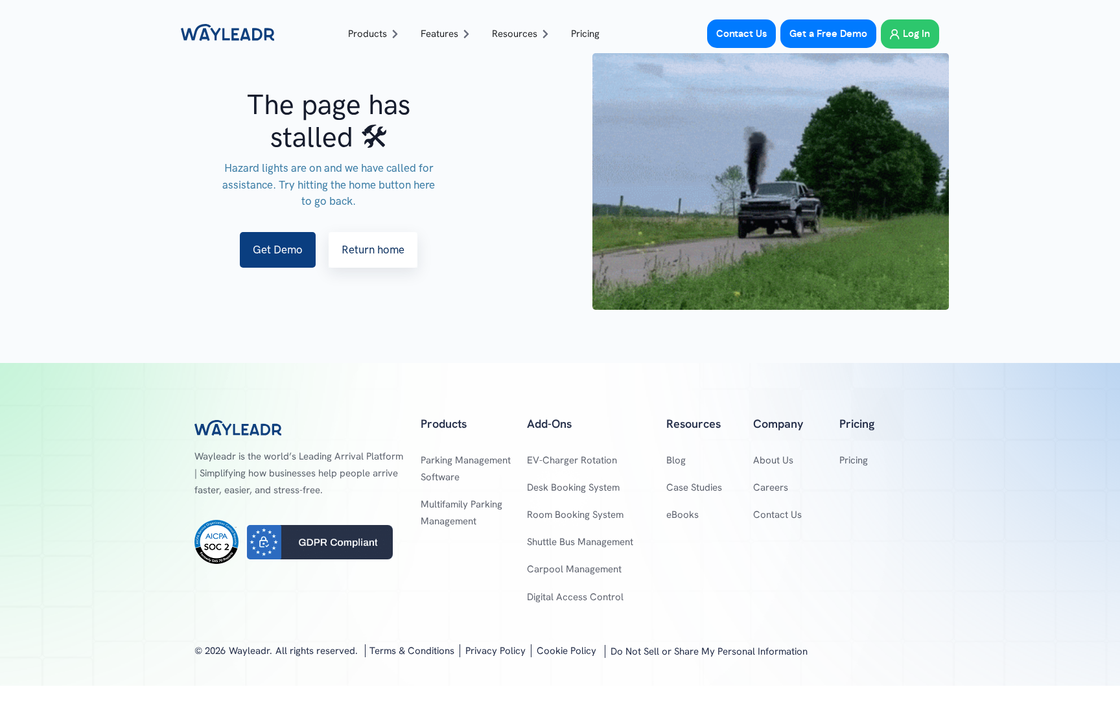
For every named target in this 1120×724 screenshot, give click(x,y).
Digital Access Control (575, 596)
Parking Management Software (466, 469)
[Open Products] (395, 34)
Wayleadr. (250, 650)
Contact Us (777, 514)
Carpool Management (574, 569)
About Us (773, 460)
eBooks (682, 514)
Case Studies (694, 487)
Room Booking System (575, 514)
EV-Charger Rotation (572, 460)
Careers (770, 487)
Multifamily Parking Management (461, 513)
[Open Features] (466, 34)
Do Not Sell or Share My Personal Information (709, 651)
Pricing (853, 460)
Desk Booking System (573, 487)
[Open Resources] (545, 34)
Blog (676, 460)
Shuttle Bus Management (580, 541)
